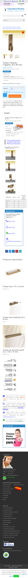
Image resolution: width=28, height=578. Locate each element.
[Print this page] (20, 252)
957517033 (8, 1)
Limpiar (11, 89)
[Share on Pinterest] (16, 252)
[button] (23, 32)
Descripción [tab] (7, 113)
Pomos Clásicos (7, 520)
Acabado (6, 88)
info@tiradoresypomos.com (14, 242)
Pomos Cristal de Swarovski (10, 518)
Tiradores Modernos (8, 507)
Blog (5, 499)
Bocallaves (6, 524)
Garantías (6, 495)
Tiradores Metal (6, 102)
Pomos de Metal (7, 522)
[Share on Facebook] (6, 252)
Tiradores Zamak (14, 102)
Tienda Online (8, 27)
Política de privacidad (17, 565)
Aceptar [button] (16, 576)
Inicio (4, 27)
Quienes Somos (7, 484)
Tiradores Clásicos (18, 101)
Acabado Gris (6, 105)
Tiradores (14, 27)
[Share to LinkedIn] (13, 252)
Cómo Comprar (7, 486)
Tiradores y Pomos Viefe (9, 537)
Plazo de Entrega (7, 493)
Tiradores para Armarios (9, 526)
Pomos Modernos (8, 516)
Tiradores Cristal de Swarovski (10, 512)
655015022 (15, 1)
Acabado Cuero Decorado (16, 104)
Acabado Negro (12, 105)
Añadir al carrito (15, 96)
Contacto (6, 497)
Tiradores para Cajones (9, 529)
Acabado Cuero (6, 104)
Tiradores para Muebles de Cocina (11, 531)
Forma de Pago (7, 491)
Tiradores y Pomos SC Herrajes (11, 535)
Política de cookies (13, 567)
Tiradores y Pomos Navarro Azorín (11, 533)
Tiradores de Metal (8, 514)
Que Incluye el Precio (8, 489)
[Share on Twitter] (10, 252)
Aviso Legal (7, 565)
